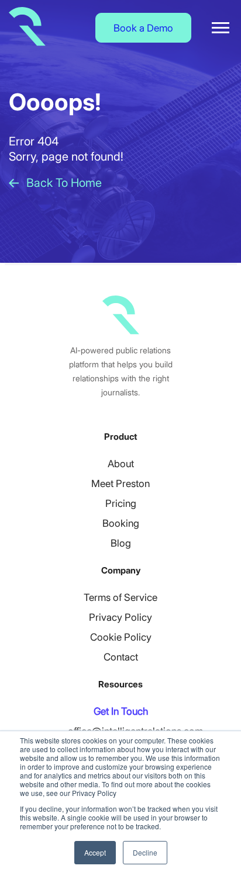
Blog (121, 543)
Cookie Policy (121, 637)
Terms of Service (120, 597)
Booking (120, 523)
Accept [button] (95, 852)
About (121, 464)
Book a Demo (143, 28)
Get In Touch (121, 711)
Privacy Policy (120, 617)
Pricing (120, 503)
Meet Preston (120, 483)
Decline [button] (145, 852)
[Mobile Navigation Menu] (220, 27)
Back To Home (64, 183)
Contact (121, 657)
